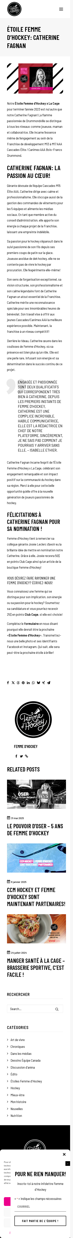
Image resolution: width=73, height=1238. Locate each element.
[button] (67, 1163)
